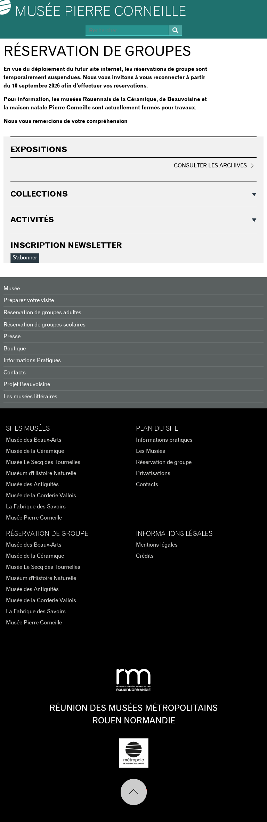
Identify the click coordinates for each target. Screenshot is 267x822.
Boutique (14, 348)
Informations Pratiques (32, 360)
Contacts (14, 372)
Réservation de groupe (164, 462)
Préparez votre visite (28, 300)
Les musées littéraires (30, 396)
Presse (12, 336)
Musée (11, 288)
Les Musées (150, 451)
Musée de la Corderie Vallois (41, 495)
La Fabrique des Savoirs (36, 506)
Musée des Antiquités (32, 484)
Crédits (145, 556)
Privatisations (153, 473)
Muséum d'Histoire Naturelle (41, 473)
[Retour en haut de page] (133, 792)
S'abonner (25, 257)
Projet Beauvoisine (26, 384)
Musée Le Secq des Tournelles (43, 462)
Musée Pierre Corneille (100, 12)
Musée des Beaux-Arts (34, 440)
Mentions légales (157, 545)
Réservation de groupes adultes (42, 312)
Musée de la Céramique (35, 451)
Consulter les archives (210, 165)
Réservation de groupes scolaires (44, 324)
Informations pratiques (164, 440)
